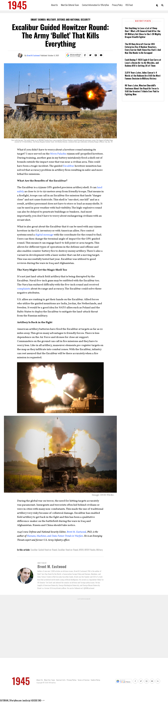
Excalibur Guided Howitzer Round (44, 550)
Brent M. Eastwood (33, 55)
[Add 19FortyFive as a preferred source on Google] (73, 55)
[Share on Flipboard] (95, 55)
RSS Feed (129, 5)
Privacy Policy (117, 5)
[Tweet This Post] (90, 55)
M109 (81, 550)
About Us (54, 5)
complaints (23, 289)
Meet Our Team (49, 680)
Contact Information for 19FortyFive (95, 5)
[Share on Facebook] (85, 55)
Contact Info (60, 680)
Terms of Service (83, 680)
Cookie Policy (95, 680)
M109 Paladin (58, 154)
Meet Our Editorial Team (70, 5)
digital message (44, 235)
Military (99, 550)
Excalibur (68, 166)
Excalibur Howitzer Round (68, 550)
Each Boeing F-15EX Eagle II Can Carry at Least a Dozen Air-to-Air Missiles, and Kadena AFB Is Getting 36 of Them (143, 62)
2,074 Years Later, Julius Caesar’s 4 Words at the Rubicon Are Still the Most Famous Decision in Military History (143, 75)
